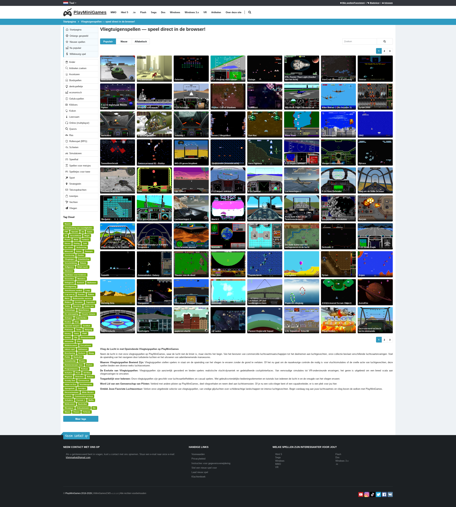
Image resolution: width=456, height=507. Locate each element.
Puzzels (68, 396)
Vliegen (73, 208)
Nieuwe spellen (77, 42)
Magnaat (68, 377)
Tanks (67, 306)
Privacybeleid (198, 458)
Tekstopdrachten (77, 190)
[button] (249, 12)
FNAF (84, 333)
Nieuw (124, 41)
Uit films (87, 373)
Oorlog (77, 243)
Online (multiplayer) (79, 123)
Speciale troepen (72, 326)
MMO (113, 12)
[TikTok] (372, 494)
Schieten (73, 147)
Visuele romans (88, 314)
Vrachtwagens (86, 384)
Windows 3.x (192, 12)
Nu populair (75, 48)
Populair (108, 41)
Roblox (91, 294)
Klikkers (73, 104)
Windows (175, 12)
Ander (72, 62)
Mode (76, 240)
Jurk (85, 243)
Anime (79, 251)
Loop (88, 290)
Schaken (68, 373)
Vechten (73, 202)
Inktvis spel (70, 349)
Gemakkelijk (70, 361)
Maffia (91, 400)
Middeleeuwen (71, 345)
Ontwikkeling (83, 259)
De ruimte (69, 247)
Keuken (68, 322)
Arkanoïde (69, 341)
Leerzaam (74, 117)
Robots (83, 263)
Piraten (82, 361)
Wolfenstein (70, 404)
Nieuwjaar (69, 408)
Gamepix (89, 251)
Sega (153, 12)
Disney (68, 333)
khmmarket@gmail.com (78, 457)
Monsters (81, 279)
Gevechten (69, 279)
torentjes (73, 196)
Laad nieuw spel (199, 472)
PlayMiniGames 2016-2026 (78, 493)
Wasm (67, 412)
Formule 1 (80, 400)
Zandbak (86, 326)
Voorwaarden (198, 454)
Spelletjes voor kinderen (75, 275)
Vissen (76, 412)
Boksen (90, 377)
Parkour (84, 369)
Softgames (69, 267)
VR (205, 12)
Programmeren (71, 369)
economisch (75, 92)
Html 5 (124, 12)
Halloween (82, 349)
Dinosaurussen (87, 337)
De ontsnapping (71, 314)
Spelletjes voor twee (79, 171)
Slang (91, 353)
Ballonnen (91, 283)
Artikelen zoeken (77, 68)
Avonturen (74, 74)
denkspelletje (76, 86)
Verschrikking (71, 263)
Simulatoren (75, 153)
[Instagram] (366, 494)
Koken (72, 110)
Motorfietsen (84, 310)
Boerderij (77, 306)
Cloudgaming (70, 287)
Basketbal (78, 357)
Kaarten (81, 294)
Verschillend (75, 236)
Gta (75, 337)
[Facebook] (384, 494)
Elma (79, 341)
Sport (72, 177)
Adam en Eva (70, 384)
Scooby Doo (70, 380)
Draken (89, 365)
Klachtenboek (198, 476)
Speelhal (73, 159)
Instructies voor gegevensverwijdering (210, 463)
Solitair (68, 337)
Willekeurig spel (77, 54)
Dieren (67, 243)
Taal (71, 2)
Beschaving (70, 353)
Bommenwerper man (74, 365)
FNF (66, 232)
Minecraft (69, 251)
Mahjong (88, 330)
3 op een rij (69, 294)
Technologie (70, 310)
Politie (67, 357)
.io (134, 12)
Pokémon (69, 330)
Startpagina (75, 29)
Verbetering (81, 247)
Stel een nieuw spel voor (204, 467)
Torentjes (82, 388)
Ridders (68, 302)
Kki (94, 408)
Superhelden (81, 318)
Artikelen (216, 12)
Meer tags (80, 418)
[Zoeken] (385, 41)
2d (66, 236)
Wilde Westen (88, 392)
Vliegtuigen (69, 259)
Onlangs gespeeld (78, 36)
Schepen (68, 318)
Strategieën (75, 183)
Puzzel (67, 240)
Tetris (76, 333)
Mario (67, 298)
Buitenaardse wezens (82, 298)
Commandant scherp (84, 396)
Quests (73, 129)
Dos (163, 12)
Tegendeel (90, 302)
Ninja (77, 322)
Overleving (69, 255)
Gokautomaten (83, 408)
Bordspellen (75, 80)
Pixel (78, 373)
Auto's (89, 232)
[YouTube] (360, 494)
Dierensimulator (72, 392)
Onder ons (89, 306)
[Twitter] (378, 494)
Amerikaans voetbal (73, 290)
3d (83, 232)
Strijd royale (82, 267)
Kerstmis (79, 302)
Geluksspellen (76, 98)
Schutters (69, 400)
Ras (71, 135)
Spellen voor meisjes (80, 165)
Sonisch (80, 283)
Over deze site (233, 12)
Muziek (68, 224)
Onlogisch (69, 283)
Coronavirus (84, 380)
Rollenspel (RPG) (78, 141)
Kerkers (81, 353)
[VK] (390, 494)
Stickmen (69, 271)
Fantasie (85, 240)
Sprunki (74, 232)
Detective (79, 377)
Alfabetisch (141, 41)
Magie (87, 236)
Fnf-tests (86, 412)
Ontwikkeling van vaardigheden (78, 228)
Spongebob (69, 388)
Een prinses (86, 345)
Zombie (81, 255)
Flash (143, 12)
